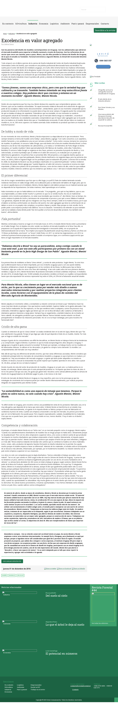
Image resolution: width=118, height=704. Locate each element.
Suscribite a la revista (105, 30)
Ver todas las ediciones (100, 623)
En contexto (7, 24)
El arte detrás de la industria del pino (104, 100)
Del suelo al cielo (56, 595)
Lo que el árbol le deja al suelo (65, 624)
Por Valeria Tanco (7, 44)
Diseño (4, 575)
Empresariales (92, 24)
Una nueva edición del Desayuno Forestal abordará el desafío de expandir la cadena (106, 117)
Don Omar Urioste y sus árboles (106, 108)
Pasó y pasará (77, 24)
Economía (43, 24)
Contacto (105, 24)
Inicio (5, 33)
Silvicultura (21, 24)
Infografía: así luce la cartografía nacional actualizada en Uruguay (106, 91)
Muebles (12, 575)
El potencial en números (61, 653)
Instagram (108, 12)
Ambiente (65, 24)
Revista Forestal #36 (105, 126)
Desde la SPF (35, 687)
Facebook (108, 9)
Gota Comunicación (54, 700)
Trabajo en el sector (38, 689)
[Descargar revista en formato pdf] (103, 607)
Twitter (111, 9)
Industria (32, 24)
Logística (54, 24)
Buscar (102, 10)
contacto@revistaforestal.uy (80, 686)
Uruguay (20, 575)
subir (116, 700)
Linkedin (114, 9)
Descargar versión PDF (12, 561)
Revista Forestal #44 (102, 589)
